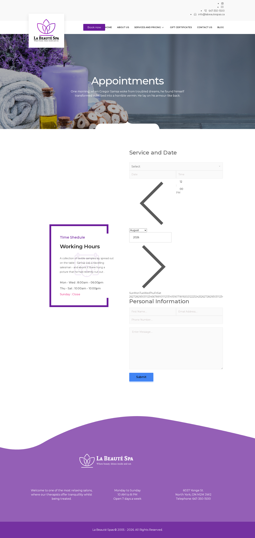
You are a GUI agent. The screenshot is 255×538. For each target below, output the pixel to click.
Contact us (204, 27)
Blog (220, 27)
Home (108, 27)
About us (123, 27)
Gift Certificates (181, 27)
